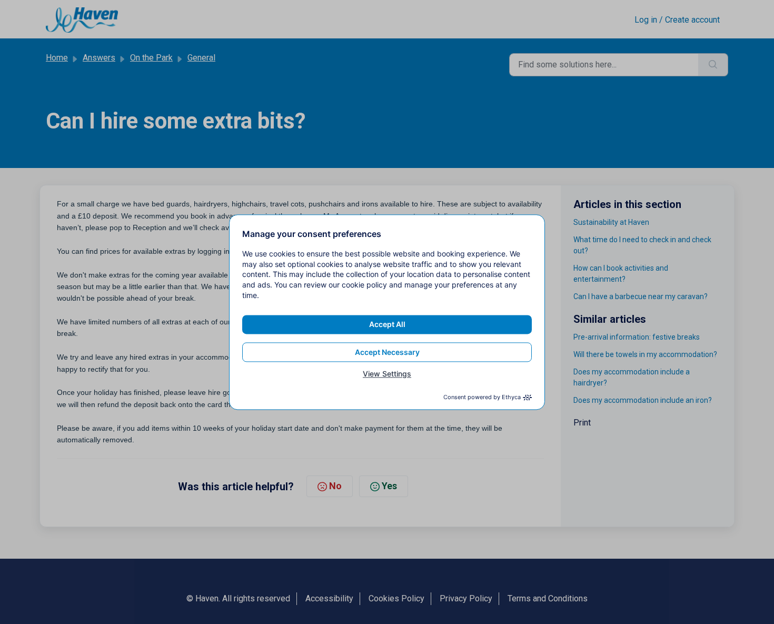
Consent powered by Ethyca (482, 397)
